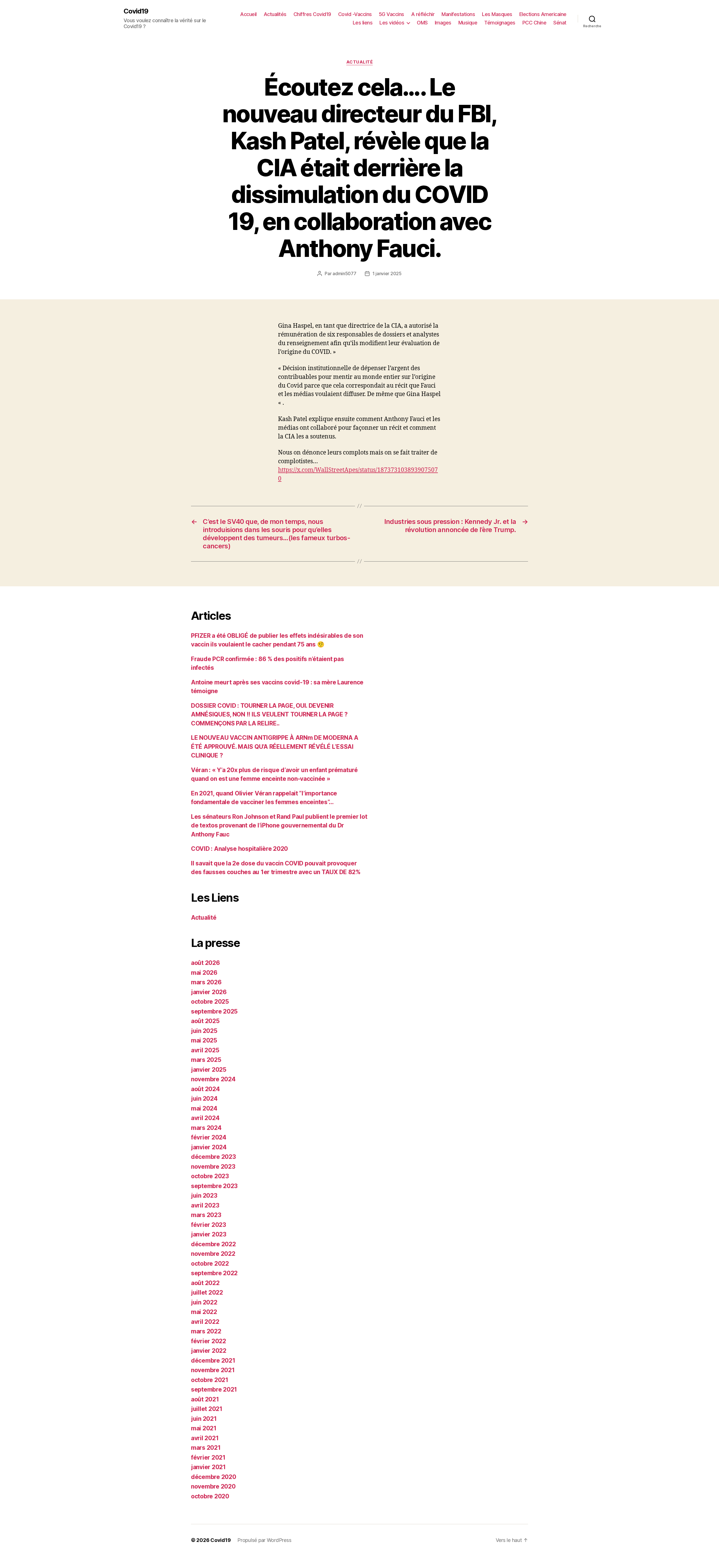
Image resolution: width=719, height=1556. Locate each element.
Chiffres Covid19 (312, 14)
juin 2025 (204, 1030)
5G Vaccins (391, 14)
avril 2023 (205, 1205)
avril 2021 (205, 1438)
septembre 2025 (214, 1011)
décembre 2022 (213, 1244)
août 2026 (205, 962)
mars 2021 (206, 1447)
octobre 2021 (209, 1379)
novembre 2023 (213, 1166)
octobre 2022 (210, 1263)
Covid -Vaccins (355, 14)
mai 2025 (204, 1040)
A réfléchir (423, 14)
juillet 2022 (207, 1292)
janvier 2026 (209, 992)
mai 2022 (204, 1311)
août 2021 (205, 1399)
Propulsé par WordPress (264, 1540)
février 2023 (208, 1224)
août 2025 (205, 1020)
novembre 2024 (213, 1079)
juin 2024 (204, 1098)
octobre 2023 (210, 1176)
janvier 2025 (208, 1069)
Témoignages (499, 23)
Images (443, 23)
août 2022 (205, 1282)
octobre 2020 (210, 1496)
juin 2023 (204, 1195)
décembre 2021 (213, 1360)
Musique (467, 23)
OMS (422, 23)
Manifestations (458, 14)
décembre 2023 (213, 1156)
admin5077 (344, 273)
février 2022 (208, 1341)
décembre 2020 (213, 1476)
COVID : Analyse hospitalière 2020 (239, 848)
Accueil (248, 14)
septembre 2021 (214, 1389)
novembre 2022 (213, 1253)
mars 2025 (206, 1059)
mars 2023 (206, 1214)
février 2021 (208, 1457)
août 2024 (205, 1089)
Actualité (359, 62)
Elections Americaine (542, 14)
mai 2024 (204, 1108)
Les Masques (497, 14)
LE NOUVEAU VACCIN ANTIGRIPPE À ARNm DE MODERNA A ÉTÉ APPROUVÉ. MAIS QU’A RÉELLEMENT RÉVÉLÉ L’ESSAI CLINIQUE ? (274, 746)
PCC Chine (534, 23)
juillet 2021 (206, 1408)
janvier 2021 (208, 1467)
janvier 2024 (209, 1147)
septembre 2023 (214, 1185)
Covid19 (136, 11)
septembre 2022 (214, 1273)
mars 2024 (206, 1127)
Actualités (275, 14)
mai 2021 (204, 1428)
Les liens (363, 23)
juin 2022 (204, 1302)
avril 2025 (205, 1050)
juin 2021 (204, 1418)
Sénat (559, 23)
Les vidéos (391, 23)
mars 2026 (206, 982)
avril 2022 (205, 1321)
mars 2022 (206, 1331)
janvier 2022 (208, 1350)
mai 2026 (204, 972)
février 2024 (208, 1137)
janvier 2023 (208, 1234)
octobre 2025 (210, 1001)
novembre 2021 (213, 1370)
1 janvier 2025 (387, 273)
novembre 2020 (213, 1486)
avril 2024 (205, 1117)
